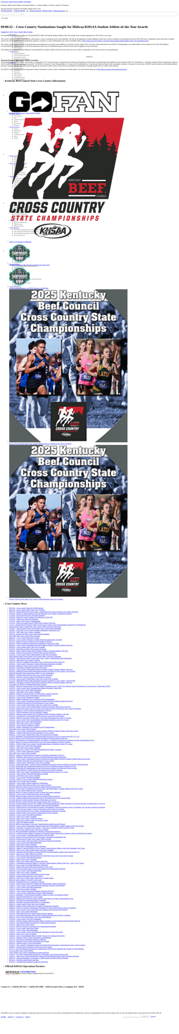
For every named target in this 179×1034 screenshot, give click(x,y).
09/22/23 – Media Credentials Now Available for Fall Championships (31, 699)
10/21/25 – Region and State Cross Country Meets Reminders (29, 634)
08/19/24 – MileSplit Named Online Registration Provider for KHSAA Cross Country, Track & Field (42, 671)
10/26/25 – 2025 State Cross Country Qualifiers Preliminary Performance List (34, 630)
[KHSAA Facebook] (35, 10)
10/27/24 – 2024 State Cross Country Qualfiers (24, 660)
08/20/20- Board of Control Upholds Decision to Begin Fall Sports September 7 (35, 792)
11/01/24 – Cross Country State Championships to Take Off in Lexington (33, 654)
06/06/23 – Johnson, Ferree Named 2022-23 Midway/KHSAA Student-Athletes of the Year (39, 714)
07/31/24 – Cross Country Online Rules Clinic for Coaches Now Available (33, 679)
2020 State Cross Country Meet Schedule (22, 781)
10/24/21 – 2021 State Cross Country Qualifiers (24, 748)
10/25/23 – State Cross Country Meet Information (25, 690)
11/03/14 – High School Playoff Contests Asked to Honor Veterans (31, 913)
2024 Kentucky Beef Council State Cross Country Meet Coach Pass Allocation (35, 656)
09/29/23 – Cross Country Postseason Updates (24, 697)
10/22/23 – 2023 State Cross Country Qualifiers (24, 692)
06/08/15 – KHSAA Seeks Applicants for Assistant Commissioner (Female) (34, 906)
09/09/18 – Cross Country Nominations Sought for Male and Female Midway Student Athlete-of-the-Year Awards (46, 826)
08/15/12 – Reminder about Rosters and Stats (24, 960)
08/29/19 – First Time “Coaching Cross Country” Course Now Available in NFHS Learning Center (41, 828)
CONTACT (20, 1017)
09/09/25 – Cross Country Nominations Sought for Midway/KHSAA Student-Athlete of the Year (41, 645)
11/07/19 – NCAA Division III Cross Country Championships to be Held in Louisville (37, 811)
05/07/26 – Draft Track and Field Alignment (23, 619)
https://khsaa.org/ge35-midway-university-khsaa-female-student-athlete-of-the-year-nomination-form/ (116, 41)
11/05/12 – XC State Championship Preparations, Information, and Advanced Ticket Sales (38, 954)
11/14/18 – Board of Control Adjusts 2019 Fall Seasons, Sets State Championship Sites (37, 837)
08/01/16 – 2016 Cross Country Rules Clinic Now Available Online (31, 878)
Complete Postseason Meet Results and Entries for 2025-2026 (29, 265)
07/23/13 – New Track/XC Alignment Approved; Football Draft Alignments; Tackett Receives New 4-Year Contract (47, 945)
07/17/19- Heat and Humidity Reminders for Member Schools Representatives (34, 831)
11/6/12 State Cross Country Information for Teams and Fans (29, 952)
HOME (3, 1017)
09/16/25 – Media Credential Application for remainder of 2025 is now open (34, 643)
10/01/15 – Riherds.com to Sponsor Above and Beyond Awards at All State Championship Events (41, 898)
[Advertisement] (38, 994)
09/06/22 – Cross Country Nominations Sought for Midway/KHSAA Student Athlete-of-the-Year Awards (43, 731)
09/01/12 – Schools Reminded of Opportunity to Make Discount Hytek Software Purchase (38, 958)
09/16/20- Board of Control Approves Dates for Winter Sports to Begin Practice (35, 787)
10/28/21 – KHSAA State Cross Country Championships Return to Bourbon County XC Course (40, 744)
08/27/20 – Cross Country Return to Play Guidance (26, 790)
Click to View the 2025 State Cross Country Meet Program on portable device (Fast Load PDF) (40, 444)
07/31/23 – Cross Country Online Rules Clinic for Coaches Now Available (33, 705)
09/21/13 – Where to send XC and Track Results (25, 943)
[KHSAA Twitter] (47, 10)
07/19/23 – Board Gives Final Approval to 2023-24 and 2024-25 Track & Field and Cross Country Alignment (45, 708)
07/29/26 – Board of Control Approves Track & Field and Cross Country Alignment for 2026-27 (40, 614)
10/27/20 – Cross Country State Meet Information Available (28, 774)
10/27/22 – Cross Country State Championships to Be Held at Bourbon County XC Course (39, 720)
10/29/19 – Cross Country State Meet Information (25, 815)
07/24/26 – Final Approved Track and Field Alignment (27, 615)
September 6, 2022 (7, 32)
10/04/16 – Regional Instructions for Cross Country (26, 876)
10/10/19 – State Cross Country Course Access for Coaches (28, 820)
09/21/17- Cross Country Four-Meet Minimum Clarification (28, 865)
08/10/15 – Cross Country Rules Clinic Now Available (27, 904)
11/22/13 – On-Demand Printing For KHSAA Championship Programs (32, 923)
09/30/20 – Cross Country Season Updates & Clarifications (28, 783)
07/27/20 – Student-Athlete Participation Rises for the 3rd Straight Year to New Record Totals (39, 798)
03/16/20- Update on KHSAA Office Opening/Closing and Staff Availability (34, 805)
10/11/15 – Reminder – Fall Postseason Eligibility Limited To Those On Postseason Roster (38, 895)
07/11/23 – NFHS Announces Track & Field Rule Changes (28, 712)
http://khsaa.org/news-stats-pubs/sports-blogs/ (112, 69)
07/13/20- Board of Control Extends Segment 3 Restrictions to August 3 (32, 800)
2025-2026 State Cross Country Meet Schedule (24, 636)
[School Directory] (7, 10)
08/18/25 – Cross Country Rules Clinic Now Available (27, 647)
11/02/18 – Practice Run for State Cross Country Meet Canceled (30, 839)
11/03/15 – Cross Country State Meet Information (25, 887)
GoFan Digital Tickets (28, 971)
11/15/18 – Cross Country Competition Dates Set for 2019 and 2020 (31, 835)
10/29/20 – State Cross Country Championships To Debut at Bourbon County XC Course (38, 772)
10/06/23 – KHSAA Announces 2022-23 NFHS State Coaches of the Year (33, 694)
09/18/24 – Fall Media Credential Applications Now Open (28, 668)
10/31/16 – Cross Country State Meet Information (25, 870)
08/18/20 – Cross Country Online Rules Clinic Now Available (29, 794)
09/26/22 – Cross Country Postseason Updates (24, 725)
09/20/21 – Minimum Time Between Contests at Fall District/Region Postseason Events (37, 757)
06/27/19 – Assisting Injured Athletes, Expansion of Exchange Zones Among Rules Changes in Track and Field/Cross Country (50, 833)
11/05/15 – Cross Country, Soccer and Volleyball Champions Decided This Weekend (37, 885)
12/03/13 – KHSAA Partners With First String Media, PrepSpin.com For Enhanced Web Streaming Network (44, 921)
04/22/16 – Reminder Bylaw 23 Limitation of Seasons (26, 882)
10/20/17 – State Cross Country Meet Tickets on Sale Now (28, 861)
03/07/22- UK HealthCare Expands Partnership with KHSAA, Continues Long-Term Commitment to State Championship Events (51, 740)
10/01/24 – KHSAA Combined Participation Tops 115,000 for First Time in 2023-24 (36, 662)
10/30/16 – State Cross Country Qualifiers (23, 872)
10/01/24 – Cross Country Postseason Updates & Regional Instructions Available (35, 664)
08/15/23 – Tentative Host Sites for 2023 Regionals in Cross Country (31, 703)
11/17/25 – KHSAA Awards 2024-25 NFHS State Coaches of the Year (32, 623)
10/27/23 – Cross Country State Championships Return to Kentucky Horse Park (35, 688)
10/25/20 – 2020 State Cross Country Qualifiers (24, 776)
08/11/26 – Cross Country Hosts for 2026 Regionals (26, 608)
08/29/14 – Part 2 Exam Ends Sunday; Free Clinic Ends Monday (30, 917)
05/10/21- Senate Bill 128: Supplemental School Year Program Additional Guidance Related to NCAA (42, 766)
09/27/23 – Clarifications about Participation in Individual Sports (30, 695)
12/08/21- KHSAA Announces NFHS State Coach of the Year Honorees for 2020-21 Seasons (40, 742)
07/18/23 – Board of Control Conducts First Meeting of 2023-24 (30, 710)
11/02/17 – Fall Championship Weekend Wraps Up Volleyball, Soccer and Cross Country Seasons (41, 856)
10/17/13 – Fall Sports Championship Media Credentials (27, 939)
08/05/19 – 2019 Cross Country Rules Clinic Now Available (29, 830)
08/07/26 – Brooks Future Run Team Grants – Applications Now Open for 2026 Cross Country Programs (43, 612)
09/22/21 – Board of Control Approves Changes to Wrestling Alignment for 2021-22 (36, 755)
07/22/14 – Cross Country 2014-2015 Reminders (25, 919)
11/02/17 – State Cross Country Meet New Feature (25, 854)
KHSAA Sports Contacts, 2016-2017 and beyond (25, 880)
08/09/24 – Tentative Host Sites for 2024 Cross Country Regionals (31, 675)
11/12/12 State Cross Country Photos (21, 951)
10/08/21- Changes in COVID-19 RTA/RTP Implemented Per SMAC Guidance (35, 749)
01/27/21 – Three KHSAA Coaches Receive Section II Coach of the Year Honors (35, 770)
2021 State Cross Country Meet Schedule (22, 753)
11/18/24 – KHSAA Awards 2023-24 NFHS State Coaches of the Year (32, 653)
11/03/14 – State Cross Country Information (23, 911)
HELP (28, 1017)
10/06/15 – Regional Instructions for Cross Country (26, 897)
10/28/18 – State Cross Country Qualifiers (23, 844)
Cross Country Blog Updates (23, 32)
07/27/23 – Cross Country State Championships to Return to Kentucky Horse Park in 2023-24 (40, 707)
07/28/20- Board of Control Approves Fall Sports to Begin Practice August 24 (34, 796)
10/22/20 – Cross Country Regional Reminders (24, 777)
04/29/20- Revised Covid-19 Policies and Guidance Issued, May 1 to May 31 (34, 802)
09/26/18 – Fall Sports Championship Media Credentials (27, 846)
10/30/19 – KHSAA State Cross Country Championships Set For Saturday (33, 813)
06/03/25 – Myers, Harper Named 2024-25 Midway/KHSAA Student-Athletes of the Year (38, 651)
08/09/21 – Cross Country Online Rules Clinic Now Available (29, 762)
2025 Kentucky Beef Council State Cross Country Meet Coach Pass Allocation (35, 627)
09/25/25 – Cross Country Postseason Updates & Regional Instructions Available (35, 640)
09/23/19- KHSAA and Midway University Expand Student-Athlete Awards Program (37, 824)
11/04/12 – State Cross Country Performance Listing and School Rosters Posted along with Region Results (44, 956)
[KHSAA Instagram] (59, 10)
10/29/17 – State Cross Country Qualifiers (23, 859)
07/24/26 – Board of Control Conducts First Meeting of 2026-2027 (31, 617)
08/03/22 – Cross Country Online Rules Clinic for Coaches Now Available (33, 735)
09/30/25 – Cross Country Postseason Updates (24, 638)
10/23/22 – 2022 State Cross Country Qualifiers (24, 723)
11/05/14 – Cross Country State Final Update (24, 928)
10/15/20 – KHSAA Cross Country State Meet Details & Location (31, 779)
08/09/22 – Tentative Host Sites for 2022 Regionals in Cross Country (31, 733)
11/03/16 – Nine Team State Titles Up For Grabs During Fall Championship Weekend (37, 869)
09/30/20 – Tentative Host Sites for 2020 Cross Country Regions (30, 785)
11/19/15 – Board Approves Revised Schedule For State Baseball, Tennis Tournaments (37, 884)
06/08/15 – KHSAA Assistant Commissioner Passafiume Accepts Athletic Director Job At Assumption (42, 908)
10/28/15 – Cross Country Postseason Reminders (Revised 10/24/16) (31, 891)
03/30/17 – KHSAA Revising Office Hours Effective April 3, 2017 (31, 867)
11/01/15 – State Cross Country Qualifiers (22, 889)
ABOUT (11, 1017)
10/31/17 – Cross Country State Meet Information (25, 857)
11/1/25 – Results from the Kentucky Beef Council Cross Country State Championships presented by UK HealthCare (47, 625)
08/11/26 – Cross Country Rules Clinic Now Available (27, 610)
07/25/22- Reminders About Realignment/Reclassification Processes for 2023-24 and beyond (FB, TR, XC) (44, 736)
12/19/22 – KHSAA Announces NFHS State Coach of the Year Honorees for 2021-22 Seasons (40, 718)
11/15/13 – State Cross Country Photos (21, 924)
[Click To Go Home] (16, 2)
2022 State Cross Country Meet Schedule (22, 729)
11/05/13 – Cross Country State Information (23, 930)
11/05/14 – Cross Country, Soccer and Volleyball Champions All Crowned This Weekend (38, 910)
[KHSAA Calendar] (20, 10)
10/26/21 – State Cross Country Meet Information (25, 746)
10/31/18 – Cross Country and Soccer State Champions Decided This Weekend (35, 841)
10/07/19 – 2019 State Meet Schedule (21, 822)
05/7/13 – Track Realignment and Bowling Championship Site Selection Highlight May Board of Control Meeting (46, 949)
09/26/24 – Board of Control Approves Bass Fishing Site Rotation (30, 666)
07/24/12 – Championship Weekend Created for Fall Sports (28, 962)
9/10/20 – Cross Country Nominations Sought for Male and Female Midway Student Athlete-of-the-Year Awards (46, 789)
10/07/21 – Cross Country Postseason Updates (24, 751)
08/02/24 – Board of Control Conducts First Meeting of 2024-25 (30, 677)
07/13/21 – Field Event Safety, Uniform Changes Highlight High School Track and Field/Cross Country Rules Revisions (48, 764)
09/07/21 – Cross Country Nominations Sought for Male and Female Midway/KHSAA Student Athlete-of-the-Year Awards (49, 759)
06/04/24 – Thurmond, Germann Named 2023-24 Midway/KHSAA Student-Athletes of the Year (40, 682)
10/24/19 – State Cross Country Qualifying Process (26, 818)
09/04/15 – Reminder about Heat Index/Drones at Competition (29, 902)
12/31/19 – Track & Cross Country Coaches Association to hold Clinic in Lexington (36, 809)
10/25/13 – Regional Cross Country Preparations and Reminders (30, 938)
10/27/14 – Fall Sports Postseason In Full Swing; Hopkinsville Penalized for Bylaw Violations (40, 915)
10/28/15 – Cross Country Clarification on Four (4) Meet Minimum (31, 893)
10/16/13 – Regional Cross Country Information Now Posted (29, 941)
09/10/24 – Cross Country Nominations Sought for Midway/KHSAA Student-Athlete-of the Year (41, 669)
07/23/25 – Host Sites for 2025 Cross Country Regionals (27, 649)
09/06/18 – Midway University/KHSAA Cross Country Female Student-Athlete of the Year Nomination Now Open (47, 848)
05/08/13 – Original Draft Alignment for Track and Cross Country (30, 947)
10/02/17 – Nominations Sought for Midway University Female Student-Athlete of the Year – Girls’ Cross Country (46, 863)
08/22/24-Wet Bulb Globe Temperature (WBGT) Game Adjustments (31, 673)
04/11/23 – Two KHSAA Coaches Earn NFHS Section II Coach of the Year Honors (36, 716)
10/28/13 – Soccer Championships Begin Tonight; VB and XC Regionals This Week (37, 936)
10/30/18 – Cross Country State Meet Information (25, 843)
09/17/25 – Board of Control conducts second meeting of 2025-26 (30, 641)
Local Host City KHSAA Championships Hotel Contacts (28, 684)
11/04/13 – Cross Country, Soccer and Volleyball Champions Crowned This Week (36, 932)
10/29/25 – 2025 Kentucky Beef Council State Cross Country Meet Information (35, 628)
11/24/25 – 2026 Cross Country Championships (24, 621)
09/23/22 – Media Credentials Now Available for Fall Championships (31, 727)
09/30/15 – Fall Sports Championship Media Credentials (27, 900)
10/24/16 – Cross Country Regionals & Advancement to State (29, 874)
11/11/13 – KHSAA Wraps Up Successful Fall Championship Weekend (32, 926)
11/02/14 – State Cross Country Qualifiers (22, 934)
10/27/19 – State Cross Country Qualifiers (23, 816)
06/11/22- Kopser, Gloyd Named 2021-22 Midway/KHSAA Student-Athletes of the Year (38, 738)
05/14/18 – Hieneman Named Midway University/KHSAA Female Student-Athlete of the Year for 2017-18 (44, 852)
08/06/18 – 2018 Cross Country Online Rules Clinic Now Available (31, 850)
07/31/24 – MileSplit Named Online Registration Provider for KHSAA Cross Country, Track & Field (42, 681)
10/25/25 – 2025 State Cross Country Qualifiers (24, 632)
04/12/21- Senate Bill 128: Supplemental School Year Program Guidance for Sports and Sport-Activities (43, 768)
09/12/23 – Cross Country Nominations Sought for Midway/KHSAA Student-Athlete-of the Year (41, 701)
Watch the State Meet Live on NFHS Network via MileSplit (28, 288)
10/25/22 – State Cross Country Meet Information (25, 722)
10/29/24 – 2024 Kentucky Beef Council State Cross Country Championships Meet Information (40, 658)
